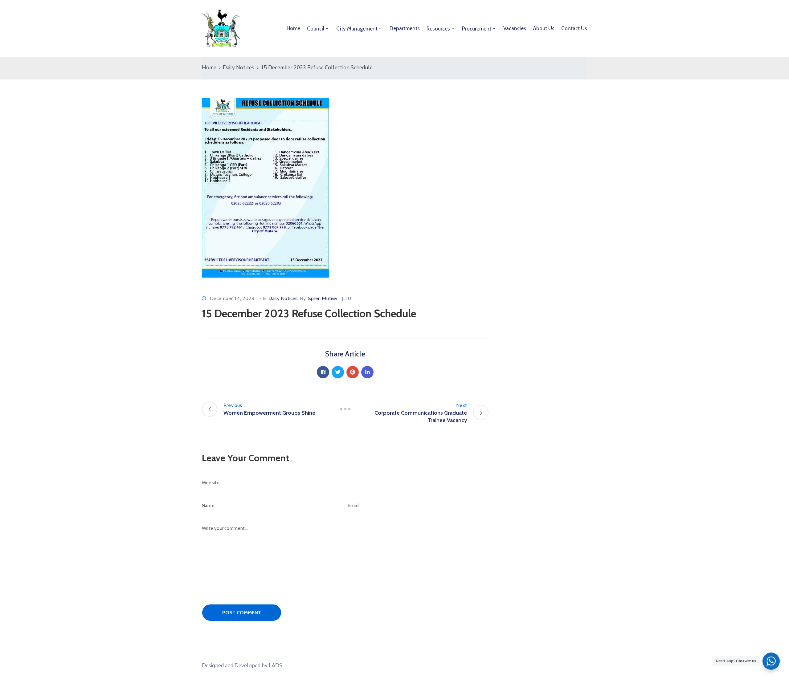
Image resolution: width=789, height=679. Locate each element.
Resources (438, 29)
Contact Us (574, 28)
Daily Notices (238, 67)
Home (293, 28)
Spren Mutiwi (322, 298)
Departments (405, 28)
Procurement (476, 29)
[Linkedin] (367, 372)
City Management (357, 29)
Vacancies (514, 28)
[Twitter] (338, 372)
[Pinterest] (352, 372)
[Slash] (345, 409)
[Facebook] (323, 372)
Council (315, 29)
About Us (543, 28)
